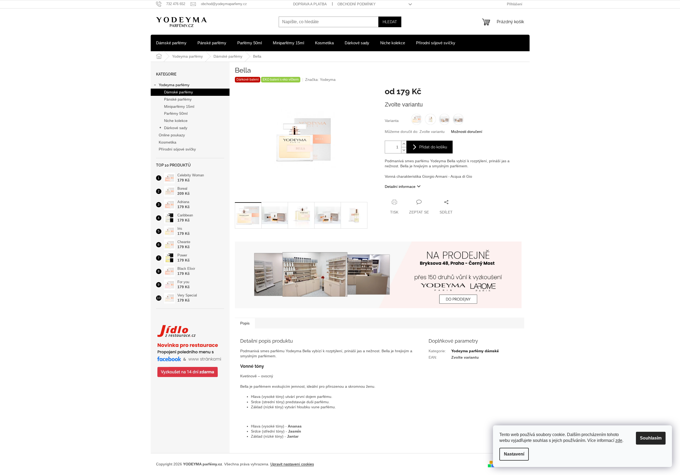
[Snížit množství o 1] (403, 150)
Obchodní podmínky (356, 4)
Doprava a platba (310, 4)
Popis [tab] (245, 323)
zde (618, 440)
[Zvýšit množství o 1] (403, 144)
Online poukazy (172, 135)
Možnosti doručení (466, 131)
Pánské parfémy (178, 99)
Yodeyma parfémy (174, 85)
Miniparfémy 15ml (179, 106)
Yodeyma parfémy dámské (475, 351)
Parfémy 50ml (176, 113)
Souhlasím (651, 438)
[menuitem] (171, 43)
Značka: (320, 79)
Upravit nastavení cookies (292, 464)
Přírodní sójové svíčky (177, 149)
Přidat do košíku (433, 147)
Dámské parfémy (178, 92)
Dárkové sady (175, 128)
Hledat (390, 22)
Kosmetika (167, 142)
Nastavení (514, 454)
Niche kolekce (176, 120)
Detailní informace (400, 186)
